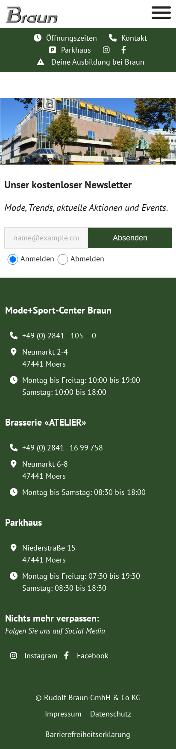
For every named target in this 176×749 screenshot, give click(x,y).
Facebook (92, 655)
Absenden (130, 238)
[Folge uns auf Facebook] (123, 50)
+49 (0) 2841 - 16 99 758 (62, 448)
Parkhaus (76, 50)
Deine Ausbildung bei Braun (96, 62)
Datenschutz (110, 714)
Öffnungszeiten (71, 38)
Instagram (40, 655)
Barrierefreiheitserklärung (87, 734)
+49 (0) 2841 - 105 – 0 (59, 335)
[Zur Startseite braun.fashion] (32, 10)
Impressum (63, 714)
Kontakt (134, 38)
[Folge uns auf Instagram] (106, 50)
